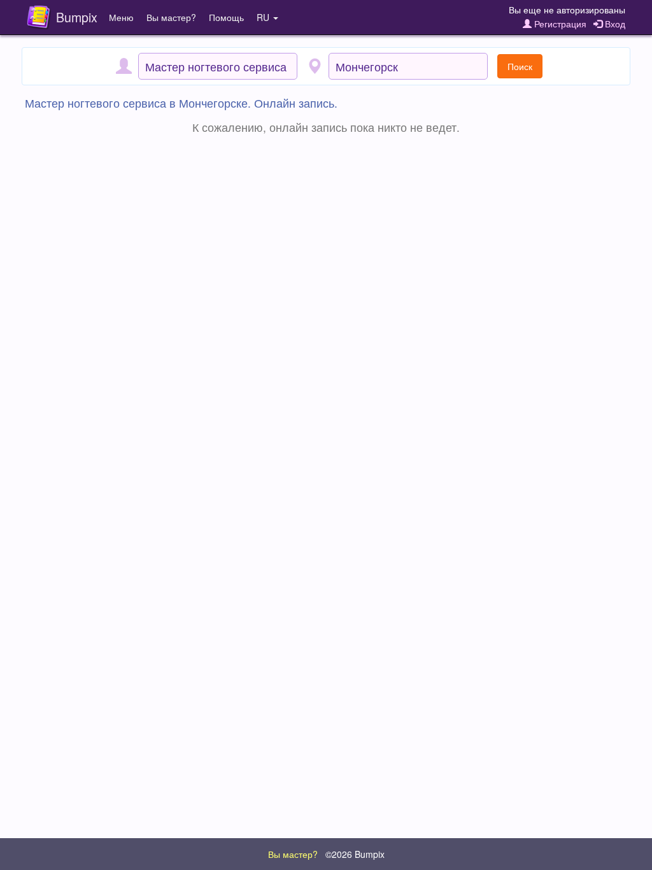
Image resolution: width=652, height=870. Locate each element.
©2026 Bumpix (355, 854)
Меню (121, 17)
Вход (613, 23)
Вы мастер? (171, 17)
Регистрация (559, 23)
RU (264, 17)
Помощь (226, 17)
